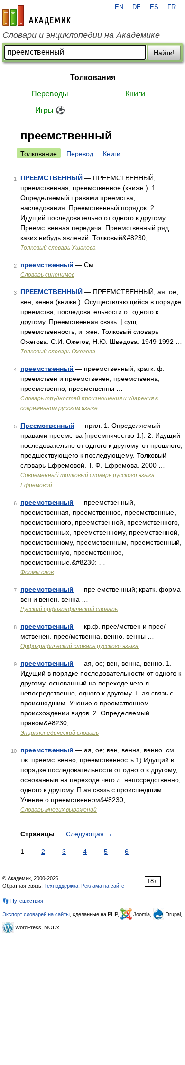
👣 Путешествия (22, 901)
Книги (135, 94)
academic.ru (36, 15)
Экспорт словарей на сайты (36, 914)
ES (154, 7)
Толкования (92, 78)
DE (136, 7)
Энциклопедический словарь (59, 733)
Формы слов (37, 572)
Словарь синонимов (47, 274)
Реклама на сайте (102, 886)
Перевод (79, 153)
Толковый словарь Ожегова (57, 351)
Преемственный (47, 425)
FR (171, 7)
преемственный (47, 265)
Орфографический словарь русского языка (79, 646)
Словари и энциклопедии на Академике (81, 35)
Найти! (164, 52)
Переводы (49, 94)
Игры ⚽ (50, 110)
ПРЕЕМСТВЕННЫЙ (51, 178)
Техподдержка (61, 886)
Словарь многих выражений (58, 809)
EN (119, 7)
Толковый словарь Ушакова (58, 247)
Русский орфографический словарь (69, 609)
